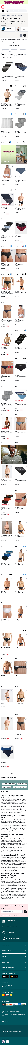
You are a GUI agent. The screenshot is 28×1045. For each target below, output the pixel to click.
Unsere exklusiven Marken (8, 967)
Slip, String (20, 15)
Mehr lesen (3, 25)
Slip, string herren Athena (9, 783)
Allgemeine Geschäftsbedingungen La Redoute (11, 1011)
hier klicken (18, 915)
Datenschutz (14, 1012)
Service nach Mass (6, 950)
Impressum (6, 1014)
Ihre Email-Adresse (6, 908)
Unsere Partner (5, 962)
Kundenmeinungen (5, 1012)
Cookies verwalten (21, 1012)
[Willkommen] (21, 6)
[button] (25, 6)
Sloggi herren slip (7, 787)
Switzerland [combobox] (6, 1021)
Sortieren (4, 51)
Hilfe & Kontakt (6, 945)
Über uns (4, 956)
